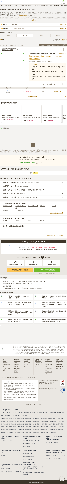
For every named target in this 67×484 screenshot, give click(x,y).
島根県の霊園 (61, 426)
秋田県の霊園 (36, 418)
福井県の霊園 (12, 424)
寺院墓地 (5, 210)
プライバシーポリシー (17, 377)
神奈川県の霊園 (45, 421)
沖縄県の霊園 (53, 432)
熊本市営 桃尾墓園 (7, 115)
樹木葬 (25, 35)
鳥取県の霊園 (53, 426)
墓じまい (16, 372)
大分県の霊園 (28, 432)
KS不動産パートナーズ (29, 462)
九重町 (42, 220)
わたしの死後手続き (28, 459)
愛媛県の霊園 (44, 429)
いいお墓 (3, 412)
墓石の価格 (38, 361)
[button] (47, 84)
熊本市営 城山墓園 (27, 115)
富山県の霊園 (61, 421)
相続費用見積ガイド (34, 440)
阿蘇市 (5, 220)
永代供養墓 (27, 362)
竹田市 (30, 220)
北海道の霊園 (4, 418)
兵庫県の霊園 (28, 426)
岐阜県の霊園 (36, 424)
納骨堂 (26, 366)
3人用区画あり (20, 210)
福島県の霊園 (51, 418)
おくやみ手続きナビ (6, 468)
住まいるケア (54, 442)
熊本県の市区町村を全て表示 (54, 235)
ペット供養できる (33, 206)
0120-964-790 (27, 162)
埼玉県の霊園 (20, 421)
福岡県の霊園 (59, 429)
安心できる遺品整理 (28, 456)
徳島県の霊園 (28, 429)
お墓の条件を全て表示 (56, 213)
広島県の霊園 (12, 429)
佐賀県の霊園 (4, 432)
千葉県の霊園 (28, 421)
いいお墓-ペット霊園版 (36, 412)
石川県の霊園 (4, 424)
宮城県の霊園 (28, 418)
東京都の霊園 (36, 421)
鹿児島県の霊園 (45, 432)
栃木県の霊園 (4, 421)
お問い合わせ (33, 377)
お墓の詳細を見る (33, 96)
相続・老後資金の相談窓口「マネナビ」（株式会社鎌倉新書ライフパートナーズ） (33, 468)
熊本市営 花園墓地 (47, 115)
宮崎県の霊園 (36, 432)
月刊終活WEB (17, 471)
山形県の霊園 (44, 418)
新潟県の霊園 (53, 421)
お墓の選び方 (17, 366)
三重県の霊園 (59, 424)
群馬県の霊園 (12, 421)
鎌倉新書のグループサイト (33, 404)
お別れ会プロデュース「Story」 (54, 458)
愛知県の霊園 (51, 424)
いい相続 (25, 440)
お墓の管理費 (38, 362)
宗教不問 (42, 206)
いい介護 (48, 442)
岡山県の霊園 (4, 429)
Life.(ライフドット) (11, 412)
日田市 (17, 220)
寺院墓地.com (60, 412)
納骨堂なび (53, 412)
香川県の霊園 (36, 429)
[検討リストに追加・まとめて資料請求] (64, 49)
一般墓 (26, 361)
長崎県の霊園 (12, 432)
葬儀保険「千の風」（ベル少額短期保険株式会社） (33, 473)
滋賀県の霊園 (4, 426)
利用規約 (9, 377)
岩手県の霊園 (20, 418)
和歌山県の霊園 (45, 426)
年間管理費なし (7, 206)
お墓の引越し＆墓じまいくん (22, 415)
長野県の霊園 (28, 424)
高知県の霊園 (51, 429)
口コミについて (25, 377)
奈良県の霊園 (36, 426)
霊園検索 (5, 362)
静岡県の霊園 (44, 424)
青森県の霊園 (12, 418)
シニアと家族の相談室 (6, 471)
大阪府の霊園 (20, 426)
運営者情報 (4, 377)
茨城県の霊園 (59, 418)
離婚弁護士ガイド (27, 446)
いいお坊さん (10, 440)
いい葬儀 (3, 440)
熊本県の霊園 (20, 432)
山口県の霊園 (20, 429)
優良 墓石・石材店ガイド (7, 415)
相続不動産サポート (28, 453)
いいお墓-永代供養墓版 (23, 412)
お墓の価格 (16, 364)
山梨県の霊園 (20, 424)
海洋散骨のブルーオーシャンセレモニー (56, 455)
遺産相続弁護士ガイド (29, 443)
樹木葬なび (46, 412)
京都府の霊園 (12, 426)
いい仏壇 (3, 455)
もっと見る (32, 20)
